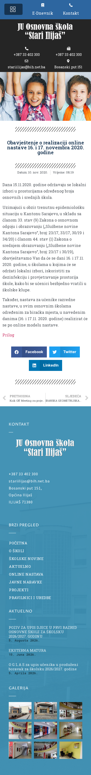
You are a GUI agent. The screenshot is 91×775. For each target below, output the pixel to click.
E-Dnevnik (42, 13)
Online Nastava (26, 574)
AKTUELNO (20, 566)
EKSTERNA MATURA (27, 650)
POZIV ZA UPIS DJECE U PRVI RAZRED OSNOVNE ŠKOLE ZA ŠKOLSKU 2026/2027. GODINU (43, 632)
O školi (16, 550)
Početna (18, 542)
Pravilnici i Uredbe (30, 597)
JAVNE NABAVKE (25, 582)
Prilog (8, 334)
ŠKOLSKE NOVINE (26, 558)
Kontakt (71, 13)
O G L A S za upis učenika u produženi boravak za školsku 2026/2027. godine (43, 666)
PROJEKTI (18, 589)
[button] (13, 9)
